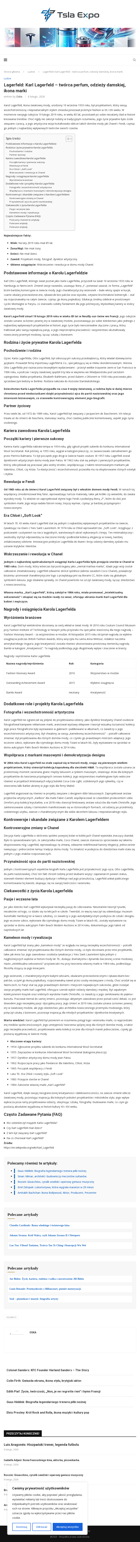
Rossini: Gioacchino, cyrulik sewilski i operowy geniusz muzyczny (56, 1181)
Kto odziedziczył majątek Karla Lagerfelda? (32, 1123)
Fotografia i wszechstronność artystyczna (30, 187)
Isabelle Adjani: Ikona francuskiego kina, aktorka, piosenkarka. (42, 1460)
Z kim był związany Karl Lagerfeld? (27, 1133)
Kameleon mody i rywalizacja (24, 212)
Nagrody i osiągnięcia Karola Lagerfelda (27, 176)
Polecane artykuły (18, 223)
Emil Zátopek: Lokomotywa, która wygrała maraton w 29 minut (56, 1187)
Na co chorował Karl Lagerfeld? (25, 1138)
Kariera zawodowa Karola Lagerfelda (26, 158)
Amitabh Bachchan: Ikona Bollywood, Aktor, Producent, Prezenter (57, 1192)
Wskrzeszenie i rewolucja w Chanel (27, 172)
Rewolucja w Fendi (18, 165)
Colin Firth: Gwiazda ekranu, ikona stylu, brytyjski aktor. (44, 1380)
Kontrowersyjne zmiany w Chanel (26, 198)
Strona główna (12, 71)
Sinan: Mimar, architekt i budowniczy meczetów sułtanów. (52, 1176)
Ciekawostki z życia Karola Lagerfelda (26, 205)
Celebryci (11, 1317)
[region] (47, 1508)
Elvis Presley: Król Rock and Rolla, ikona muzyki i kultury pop (48, 1412)
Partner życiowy (17, 154)
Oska (19, 96)
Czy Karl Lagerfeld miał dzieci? (24, 1128)
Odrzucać (41, 1527)
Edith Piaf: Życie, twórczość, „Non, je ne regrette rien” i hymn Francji (53, 1391)
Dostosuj (21, 1527)
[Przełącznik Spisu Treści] (67, 139)
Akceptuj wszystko (67, 1527)
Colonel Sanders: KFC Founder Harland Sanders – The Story (48, 1370)
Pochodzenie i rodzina (20, 151)
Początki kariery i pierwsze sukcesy (27, 162)
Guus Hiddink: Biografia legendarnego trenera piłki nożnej (52, 1171)
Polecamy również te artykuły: (24, 219)
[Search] (134, 60)
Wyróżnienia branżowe (21, 180)
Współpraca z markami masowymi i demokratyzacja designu (40, 190)
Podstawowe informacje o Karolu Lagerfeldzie (31, 143)
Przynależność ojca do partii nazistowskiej (30, 201)
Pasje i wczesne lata (19, 209)
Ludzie (31, 71)
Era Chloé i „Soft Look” (20, 169)
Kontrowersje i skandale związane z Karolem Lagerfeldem (37, 194)
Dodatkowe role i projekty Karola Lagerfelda (30, 183)
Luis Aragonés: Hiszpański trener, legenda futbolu (41, 1445)
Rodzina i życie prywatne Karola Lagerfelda (29, 147)
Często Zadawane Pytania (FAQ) (23, 216)
